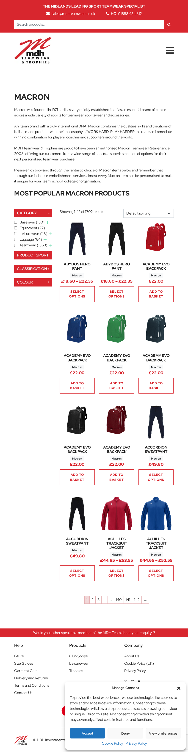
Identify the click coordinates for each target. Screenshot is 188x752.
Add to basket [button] (156, 293)
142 (137, 599)
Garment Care (26, 670)
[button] (179, 688)
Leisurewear (33, 233)
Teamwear (33, 245)
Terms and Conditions (31, 685)
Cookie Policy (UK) (139, 663)
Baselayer (31, 222)
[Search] (169, 24)
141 (128, 599)
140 (119, 599)
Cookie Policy (112, 743)
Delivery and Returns (31, 678)
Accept (87, 733)
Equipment (32, 228)
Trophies (76, 670)
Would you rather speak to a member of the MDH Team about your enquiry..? (94, 632)
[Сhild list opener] (47, 222)
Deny (125, 733)
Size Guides (23, 663)
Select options (77, 293)
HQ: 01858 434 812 (126, 13)
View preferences (163, 733)
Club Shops (78, 656)
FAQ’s (19, 656)
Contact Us (23, 692)
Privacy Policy (136, 743)
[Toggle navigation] (170, 50)
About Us (131, 656)
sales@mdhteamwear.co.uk (73, 13)
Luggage (30, 239)
